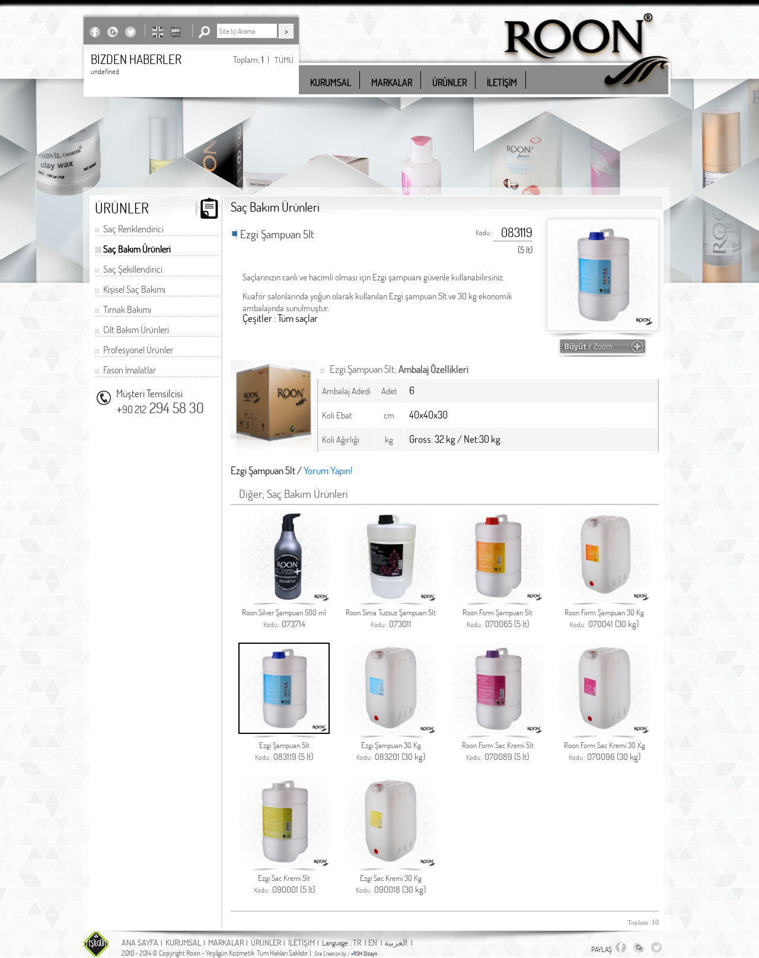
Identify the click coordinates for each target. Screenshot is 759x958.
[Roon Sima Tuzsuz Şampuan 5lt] (391, 598)
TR (357, 942)
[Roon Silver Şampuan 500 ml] (284, 598)
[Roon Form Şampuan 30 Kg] (604, 598)
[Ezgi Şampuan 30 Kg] (391, 731)
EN (372, 942)
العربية (395, 942)
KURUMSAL (183, 942)
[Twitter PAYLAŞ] (130, 32)
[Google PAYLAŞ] (113, 32)
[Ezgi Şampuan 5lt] (284, 730)
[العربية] (175, 32)
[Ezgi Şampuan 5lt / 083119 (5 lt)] (602, 351)
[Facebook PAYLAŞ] (95, 32)
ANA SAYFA (140, 942)
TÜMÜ (284, 59)
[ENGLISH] (158, 32)
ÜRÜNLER (266, 942)
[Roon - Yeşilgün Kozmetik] (586, 94)
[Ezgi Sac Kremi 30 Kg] (391, 864)
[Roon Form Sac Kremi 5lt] (498, 731)
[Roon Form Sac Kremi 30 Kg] (604, 731)
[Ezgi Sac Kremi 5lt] (284, 864)
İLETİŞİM (301, 942)
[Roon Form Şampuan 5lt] (498, 598)
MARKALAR (226, 942)
